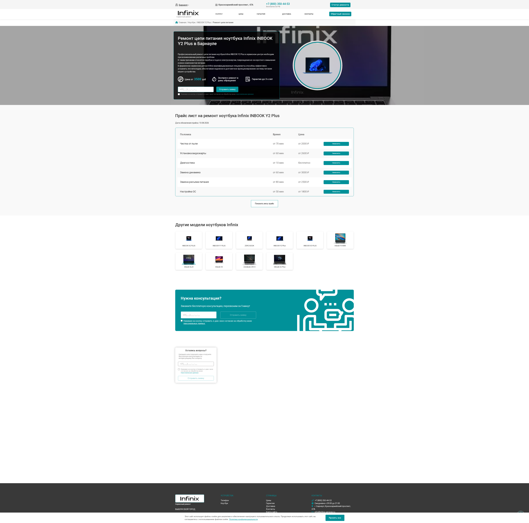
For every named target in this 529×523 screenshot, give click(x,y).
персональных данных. (245, 94)
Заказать (336, 144)
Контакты (309, 14)
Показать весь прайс (264, 203)
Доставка (286, 14)
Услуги (218, 14)
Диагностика (187, 162)
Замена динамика (190, 172)
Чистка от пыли (189, 143)
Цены (241, 14)
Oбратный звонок (340, 14)
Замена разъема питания (194, 181)
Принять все (335, 518)
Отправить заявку (227, 89)
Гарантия (261, 14)
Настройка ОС (188, 191)
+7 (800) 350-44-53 (278, 3)
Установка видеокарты (193, 153)
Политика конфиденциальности (243, 519)
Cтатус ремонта (340, 5)
